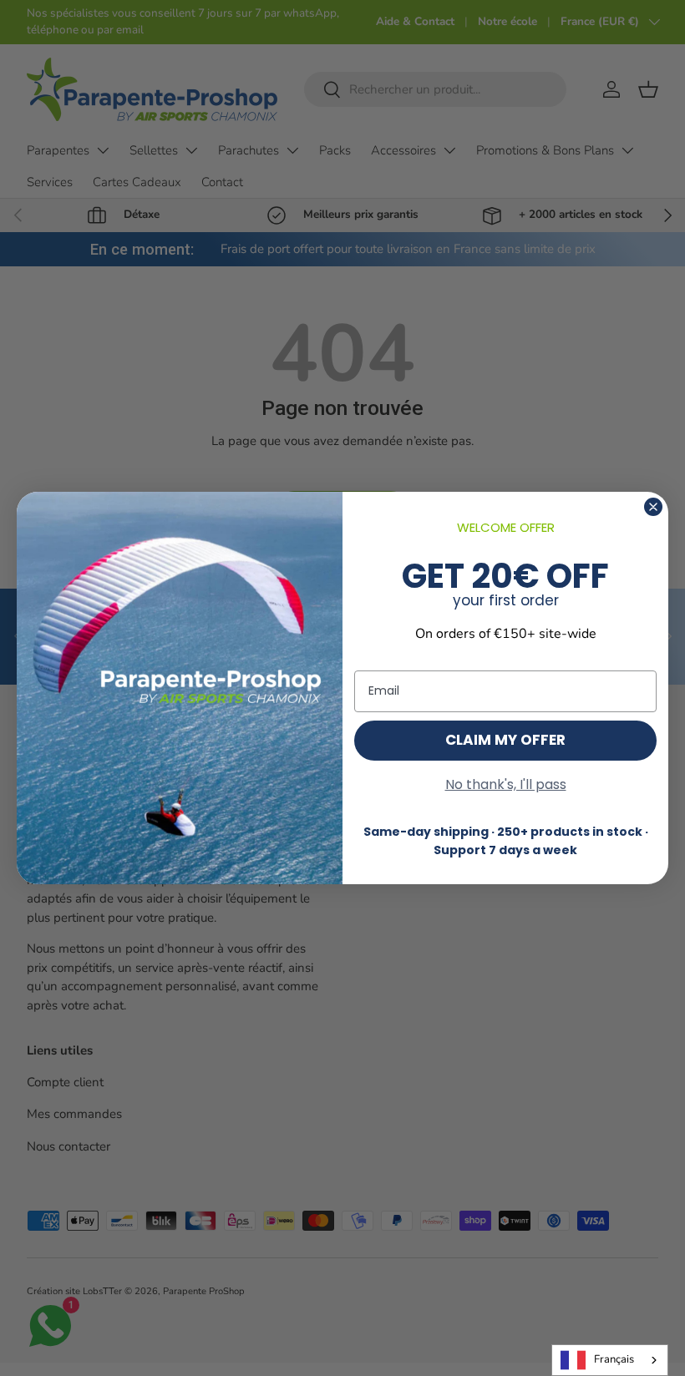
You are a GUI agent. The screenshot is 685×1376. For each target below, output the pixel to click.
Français (614, 1359)
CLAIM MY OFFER (505, 740)
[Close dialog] (653, 506)
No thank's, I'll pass (505, 784)
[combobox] (609, 1360)
